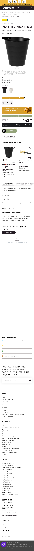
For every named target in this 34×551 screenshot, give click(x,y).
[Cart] (24, 8)
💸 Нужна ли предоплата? (10, 351)
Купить (10, 131)
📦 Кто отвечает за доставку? (11, 356)
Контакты (5, 401)
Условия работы (7, 399)
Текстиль (5, 432)
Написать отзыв (8, 232)
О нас (4, 397)
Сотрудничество (7, 416)
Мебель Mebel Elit (8, 488)
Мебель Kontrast (7, 486)
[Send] (30, 380)
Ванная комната (7, 442)
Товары (12, 12)
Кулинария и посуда (9, 436)
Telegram (5, 530)
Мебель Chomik (7, 470)
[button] (18, 68)
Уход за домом (7, 450)
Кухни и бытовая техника (10, 438)
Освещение (6, 444)
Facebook (5, 520)
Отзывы (4, 407)
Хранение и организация (10, 448)
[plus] (11, 103)
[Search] (18, 8)
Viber (4, 527)
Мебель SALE (6, 490)
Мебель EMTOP (7, 474)
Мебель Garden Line (8, 478)
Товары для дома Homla (10, 494)
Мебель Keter (6, 484)
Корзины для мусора (8, 16)
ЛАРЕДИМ (5, 12)
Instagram (6, 524)
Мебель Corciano (7, 472)
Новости (4, 405)
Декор (4, 446)
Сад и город (6, 430)
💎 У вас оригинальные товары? (12, 341)
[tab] (17, 340)
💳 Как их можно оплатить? (10, 346)
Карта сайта (6, 412)
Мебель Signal (6, 492)
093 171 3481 (7, 500)
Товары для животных (9, 452)
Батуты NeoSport (7, 465)
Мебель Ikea (6, 482)
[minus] (3, 103)
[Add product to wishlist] (14, 148)
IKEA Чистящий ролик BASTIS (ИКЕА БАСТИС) (24, 165)
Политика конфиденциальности (13, 414)
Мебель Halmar (7, 480)
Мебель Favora (7, 476)
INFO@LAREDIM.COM (9, 515)
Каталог (4, 410)
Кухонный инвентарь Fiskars (11, 468)
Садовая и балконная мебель (12, 428)
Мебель (4, 426)
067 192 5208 (7, 505)
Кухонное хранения (22, 12)
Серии (4, 454)
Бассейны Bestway (8, 463)
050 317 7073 (7, 508)
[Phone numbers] (21, 8)
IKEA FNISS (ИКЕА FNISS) (7, 169)
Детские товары (7, 434)
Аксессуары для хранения (9, 14)
